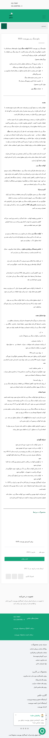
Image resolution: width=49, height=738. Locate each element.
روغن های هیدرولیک (41, 680)
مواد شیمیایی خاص (41, 663)
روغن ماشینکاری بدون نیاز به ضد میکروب (35, 676)
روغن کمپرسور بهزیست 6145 (24, 541)
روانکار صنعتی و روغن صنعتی (38, 649)
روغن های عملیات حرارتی (39, 683)
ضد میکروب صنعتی (41, 660)
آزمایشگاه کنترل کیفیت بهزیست (37, 703)
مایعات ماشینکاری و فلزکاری (38, 652)
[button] (44, 17)
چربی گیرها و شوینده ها (40, 656)
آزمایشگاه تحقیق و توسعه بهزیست (37, 699)
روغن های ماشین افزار (40, 687)
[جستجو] (4, 26)
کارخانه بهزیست (42, 707)
